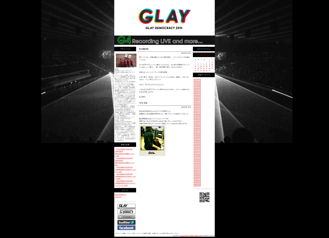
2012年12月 (197, 131)
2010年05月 (197, 182)
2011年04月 (197, 163)
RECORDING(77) (120, 194)
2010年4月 (204, 55)
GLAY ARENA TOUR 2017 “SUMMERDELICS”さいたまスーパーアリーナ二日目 (125, 183)
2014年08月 (197, 116)
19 (198, 68)
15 (206, 66)
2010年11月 (197, 171)
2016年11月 (197, 89)
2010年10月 (197, 173)
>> (210, 55)
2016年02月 (197, 98)
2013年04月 (197, 126)
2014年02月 (197, 117)
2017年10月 (197, 82)
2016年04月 (197, 95)
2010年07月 (197, 178)
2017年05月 (197, 86)
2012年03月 (197, 145)
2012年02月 (197, 147)
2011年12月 (197, 151)
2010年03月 (197, 185)
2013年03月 (197, 128)
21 (204, 68)
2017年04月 (197, 88)
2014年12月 (197, 110)
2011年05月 (197, 161)
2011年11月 (197, 152)
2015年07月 (197, 102)
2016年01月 (197, 100)
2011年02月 (197, 166)
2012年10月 (197, 133)
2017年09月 (197, 84)
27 (201, 70)
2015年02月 (197, 107)
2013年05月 (197, 124)
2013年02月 (197, 130)
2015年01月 (197, 109)
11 (195, 66)
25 (195, 70)
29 (206, 70)
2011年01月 (197, 168)
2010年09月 (197, 175)
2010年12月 (197, 170)
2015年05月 (197, 105)
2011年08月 (197, 156)
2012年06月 (197, 140)
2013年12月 (197, 119)
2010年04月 (197, 184)
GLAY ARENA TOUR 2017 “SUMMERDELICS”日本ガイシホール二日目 (125, 169)
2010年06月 (197, 180)
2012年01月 (197, 149)
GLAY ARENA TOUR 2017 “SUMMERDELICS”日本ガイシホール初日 (125, 176)
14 (204, 66)
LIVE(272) (118, 197)
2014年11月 (197, 112)
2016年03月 (197, 96)
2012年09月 (197, 135)
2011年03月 (197, 164)
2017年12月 (197, 79)
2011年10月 (197, 154)
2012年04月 (197, 144)
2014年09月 (197, 114)
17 (212, 66)
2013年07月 (197, 123)
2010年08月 (197, 177)
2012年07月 (197, 138)
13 (201, 66)
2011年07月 (197, 157)
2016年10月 (197, 91)
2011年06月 (197, 159)
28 (204, 70)
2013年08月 (197, 121)
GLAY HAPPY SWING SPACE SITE (191, 235)
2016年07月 (197, 93)
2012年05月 (197, 142)
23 (209, 68)
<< (198, 55)
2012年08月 (197, 137)
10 (212, 64)
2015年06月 (197, 104)
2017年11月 (197, 81)
